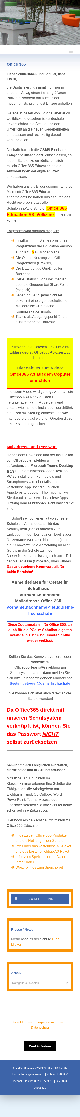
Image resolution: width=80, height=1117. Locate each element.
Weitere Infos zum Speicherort (39, 867)
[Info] (40, 22)
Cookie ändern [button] (40, 1046)
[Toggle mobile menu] (71, 51)
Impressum (45, 1022)
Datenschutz (40, 1027)
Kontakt (17, 1022)
